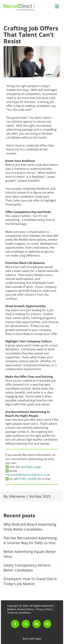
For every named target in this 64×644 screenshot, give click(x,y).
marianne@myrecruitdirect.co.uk (27, 475)
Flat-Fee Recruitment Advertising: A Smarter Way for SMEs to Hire (31, 540)
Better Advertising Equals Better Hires (30, 554)
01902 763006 (27, 479)
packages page (31, 467)
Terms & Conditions (19, 612)
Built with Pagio (32, 638)
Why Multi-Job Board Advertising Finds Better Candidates (30, 527)
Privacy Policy (44, 609)
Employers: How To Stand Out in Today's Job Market (30, 581)
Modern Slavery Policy (20, 609)
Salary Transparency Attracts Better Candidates (27, 568)
